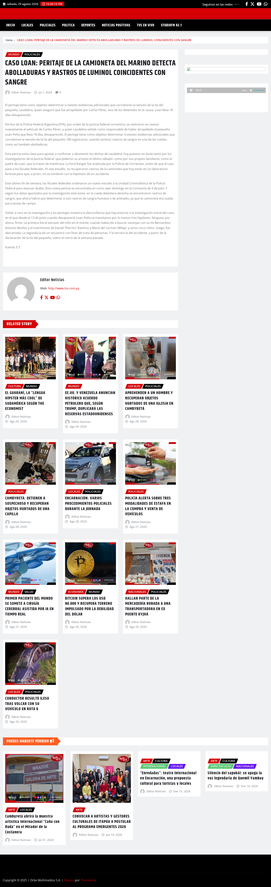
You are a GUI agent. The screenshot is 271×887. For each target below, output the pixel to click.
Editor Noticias (21, 92)
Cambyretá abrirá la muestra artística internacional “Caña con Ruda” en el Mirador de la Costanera (32, 824)
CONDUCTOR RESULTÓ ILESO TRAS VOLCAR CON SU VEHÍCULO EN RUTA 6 (27, 703)
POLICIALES (47, 25)
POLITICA (68, 25)
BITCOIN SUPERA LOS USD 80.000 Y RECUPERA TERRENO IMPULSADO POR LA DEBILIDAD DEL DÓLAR (89, 606)
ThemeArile (88, 880)
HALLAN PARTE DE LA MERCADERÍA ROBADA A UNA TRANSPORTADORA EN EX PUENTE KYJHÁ (148, 606)
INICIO (10, 25)
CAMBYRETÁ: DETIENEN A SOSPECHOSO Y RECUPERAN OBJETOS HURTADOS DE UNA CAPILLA (27, 506)
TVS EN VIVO (145, 25)
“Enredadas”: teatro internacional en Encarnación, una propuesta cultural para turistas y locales (168, 778)
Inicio (9, 40)
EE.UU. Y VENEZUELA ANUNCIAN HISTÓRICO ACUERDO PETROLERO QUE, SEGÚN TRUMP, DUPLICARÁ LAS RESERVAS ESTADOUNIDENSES (90, 403)
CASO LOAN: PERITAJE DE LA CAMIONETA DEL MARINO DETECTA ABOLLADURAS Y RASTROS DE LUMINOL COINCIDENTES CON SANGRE (104, 40)
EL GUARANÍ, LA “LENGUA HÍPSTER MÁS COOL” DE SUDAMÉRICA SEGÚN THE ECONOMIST (25, 401)
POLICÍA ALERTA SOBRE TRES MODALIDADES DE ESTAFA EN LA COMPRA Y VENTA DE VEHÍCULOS (148, 506)
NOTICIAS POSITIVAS (116, 25)
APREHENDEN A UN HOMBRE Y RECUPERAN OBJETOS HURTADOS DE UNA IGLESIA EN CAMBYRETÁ (149, 401)
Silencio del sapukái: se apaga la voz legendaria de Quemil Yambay (236, 776)
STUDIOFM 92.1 (171, 25)
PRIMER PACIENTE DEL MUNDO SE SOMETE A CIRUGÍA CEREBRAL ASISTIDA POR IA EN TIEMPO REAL (29, 606)
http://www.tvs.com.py (63, 288)
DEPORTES (88, 25)
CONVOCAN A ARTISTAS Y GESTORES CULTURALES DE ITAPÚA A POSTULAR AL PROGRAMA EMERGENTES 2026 (102, 821)
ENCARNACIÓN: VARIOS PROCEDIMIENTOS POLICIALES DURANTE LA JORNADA (88, 503)
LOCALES (27, 25)
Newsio (69, 880)
